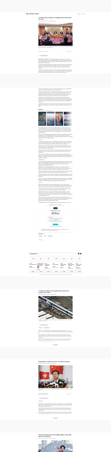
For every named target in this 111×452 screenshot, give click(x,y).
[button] (79, 14)
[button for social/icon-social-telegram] (67, 51)
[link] (32, 14)
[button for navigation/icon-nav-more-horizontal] (72, 51)
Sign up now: (40, 294)
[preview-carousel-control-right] (71, 118)
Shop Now (33, 271)
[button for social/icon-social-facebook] (69, 51)
